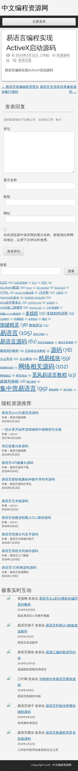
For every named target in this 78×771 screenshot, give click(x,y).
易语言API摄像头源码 (17, 463)
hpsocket (61, 287)
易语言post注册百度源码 (20, 413)
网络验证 (7, 375)
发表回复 (25, 60)
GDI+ (46, 282)
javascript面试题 (26, 292)
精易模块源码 (8, 367)
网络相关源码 (43, 366)
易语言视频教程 (47, 342)
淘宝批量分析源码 (15, 446)
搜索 (3, 265)
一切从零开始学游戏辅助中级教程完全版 (32, 429)
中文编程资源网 (25, 8)
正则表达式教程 (37, 350)
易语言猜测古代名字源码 (20, 534)
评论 (8, 129)
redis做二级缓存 (14, 307)
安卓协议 (34, 319)
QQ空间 (52, 302)
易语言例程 (40, 334)
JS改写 (61, 292)
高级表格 (55, 389)
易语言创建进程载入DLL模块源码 (26, 518)
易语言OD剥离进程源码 (19, 568)
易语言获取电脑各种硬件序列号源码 (28, 479)
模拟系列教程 (12, 351)
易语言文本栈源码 (15, 501)
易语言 (16, 332)
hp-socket (44, 287)
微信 (46, 319)
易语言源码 (18, 341)
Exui (36, 282)
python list (36, 302)
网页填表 (23, 375)
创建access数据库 (12, 313)
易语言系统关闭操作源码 (20, 551)
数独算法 (38, 325)
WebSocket (37, 307)
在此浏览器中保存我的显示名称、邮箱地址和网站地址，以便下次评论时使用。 (38, 237)
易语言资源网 (67, 342)
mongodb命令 (12, 297)
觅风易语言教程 (54, 375)
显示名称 (10, 180)
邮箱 (7, 197)
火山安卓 (9, 359)
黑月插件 (69, 389)
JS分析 (46, 292)
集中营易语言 (24, 388)
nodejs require (38, 297)
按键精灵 (14, 324)
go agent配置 (12, 287)
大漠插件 (6, 319)
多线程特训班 (60, 313)
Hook (30, 288)
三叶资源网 (54, 307)
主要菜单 (39, 21)
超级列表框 (13, 381)
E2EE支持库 (22, 282)
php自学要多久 (13, 302)
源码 (61, 349)
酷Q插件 (33, 381)
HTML (7, 292)
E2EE (6, 282)
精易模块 (54, 358)
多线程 (36, 313)
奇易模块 (20, 318)
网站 (7, 213)
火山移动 (28, 359)
